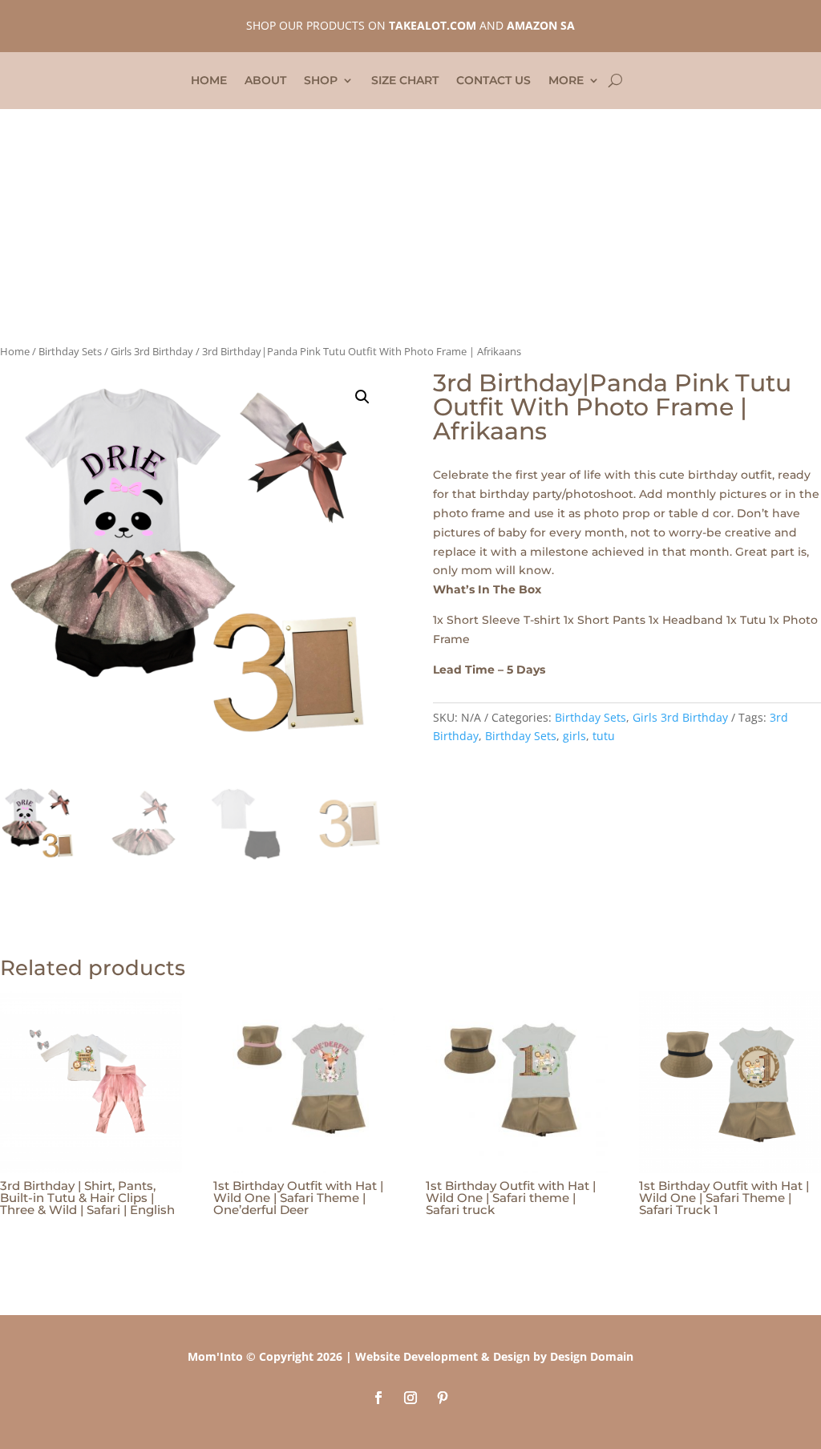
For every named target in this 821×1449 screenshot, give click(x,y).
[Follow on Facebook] (378, 1398)
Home (209, 81)
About (265, 81)
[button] (362, 396)
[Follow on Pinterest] (442, 1398)
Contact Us (493, 81)
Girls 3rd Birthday (152, 351)
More (566, 81)
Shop (321, 81)
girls (574, 735)
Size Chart (405, 81)
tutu (603, 735)
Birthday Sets (70, 351)
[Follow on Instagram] (410, 1398)
